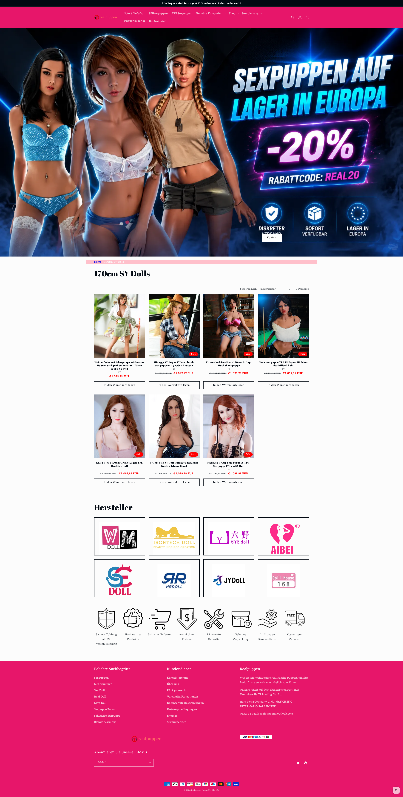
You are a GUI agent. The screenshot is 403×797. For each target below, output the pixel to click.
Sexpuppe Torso (104, 709)
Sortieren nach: (248, 289)
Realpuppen (196, 790)
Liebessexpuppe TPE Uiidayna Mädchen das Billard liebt (283, 364)
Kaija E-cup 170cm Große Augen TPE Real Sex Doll (119, 464)
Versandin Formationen (182, 696)
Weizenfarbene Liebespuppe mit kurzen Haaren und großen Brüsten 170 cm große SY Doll (119, 365)
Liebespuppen (103, 684)
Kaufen (271, 237)
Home (98, 261)
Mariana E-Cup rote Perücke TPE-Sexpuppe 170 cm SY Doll (228, 464)
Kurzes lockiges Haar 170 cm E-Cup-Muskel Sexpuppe (229, 364)
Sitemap (172, 715)
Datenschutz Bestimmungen (185, 703)
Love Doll (100, 703)
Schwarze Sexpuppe (107, 715)
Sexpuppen (101, 677)
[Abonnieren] (149, 762)
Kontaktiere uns (177, 677)
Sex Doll (99, 690)
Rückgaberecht (177, 690)
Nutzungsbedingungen (182, 709)
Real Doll (100, 696)
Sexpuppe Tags (176, 722)
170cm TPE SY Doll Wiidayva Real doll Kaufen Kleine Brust (174, 464)
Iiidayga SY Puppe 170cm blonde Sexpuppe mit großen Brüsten (174, 364)
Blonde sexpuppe (105, 722)
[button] (210, 13)
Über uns (173, 684)
